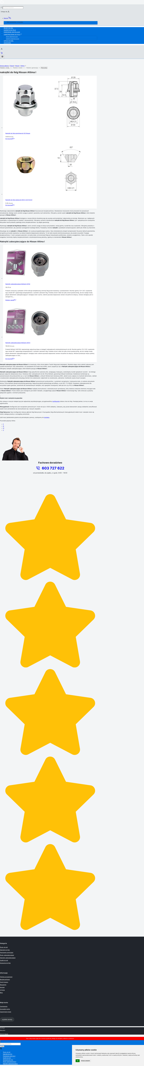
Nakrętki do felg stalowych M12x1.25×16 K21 (18, 200)
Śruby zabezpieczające (12, 36)
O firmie (2, 990)
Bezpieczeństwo (5, 979)
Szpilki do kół (9, 41)
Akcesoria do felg (5, 963)
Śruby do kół (8, 28)
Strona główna (4, 66)
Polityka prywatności (6, 977)
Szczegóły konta (5, 1009)
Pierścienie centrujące (12, 32)
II (3, 424)
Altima (22, 66)
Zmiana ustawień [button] (85, 1060)
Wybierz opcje (9, 300)
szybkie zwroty (7, 1019)
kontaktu (46, 417)
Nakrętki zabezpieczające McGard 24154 (17, 284)
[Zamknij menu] (0, 1041)
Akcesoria (7, 43)
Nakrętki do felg (10, 30)
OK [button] (77, 1060)
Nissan (17, 66)
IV (3, 428)
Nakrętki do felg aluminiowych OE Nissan (17, 133)
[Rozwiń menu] (2, 57)
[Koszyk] (2, 53)
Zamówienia (3, 1006)
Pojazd (12, 66)
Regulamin (3, 985)
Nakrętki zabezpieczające (12, 38)
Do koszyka (8, 138)
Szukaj (2, 1046)
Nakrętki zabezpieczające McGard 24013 (17, 342)
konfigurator (56, 401)
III (3, 426)
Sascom (6, 1033)
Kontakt (2, 987)
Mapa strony (2, 1030)
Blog (1, 992)
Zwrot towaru (4, 982)
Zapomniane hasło (5, 1012)
